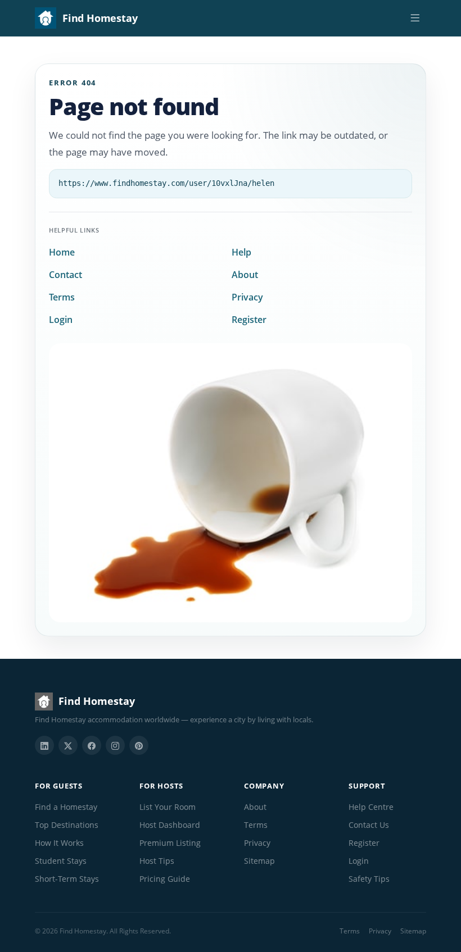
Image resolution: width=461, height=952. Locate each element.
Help (241, 252)
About (245, 274)
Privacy (247, 297)
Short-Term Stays (67, 878)
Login (61, 319)
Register (249, 319)
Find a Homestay (66, 806)
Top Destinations (66, 824)
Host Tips (156, 860)
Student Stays (61, 860)
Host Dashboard (169, 824)
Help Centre (371, 806)
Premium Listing (170, 842)
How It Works (59, 842)
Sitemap (259, 860)
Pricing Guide (164, 878)
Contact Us (369, 824)
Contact (65, 274)
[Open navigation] (415, 18)
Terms (62, 297)
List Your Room (167, 806)
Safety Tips (369, 878)
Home (62, 252)
